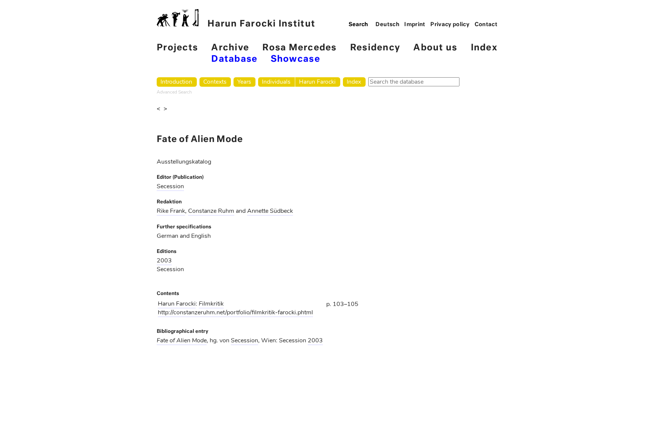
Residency (375, 48)
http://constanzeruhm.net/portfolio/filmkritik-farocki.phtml (235, 312)
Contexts (214, 82)
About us (435, 48)
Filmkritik (211, 304)
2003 (164, 260)
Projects (177, 48)
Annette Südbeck (270, 211)
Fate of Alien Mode (182, 340)
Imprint (414, 24)
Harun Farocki (317, 82)
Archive (230, 48)
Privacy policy (449, 24)
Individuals (276, 82)
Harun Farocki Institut (261, 24)
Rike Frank (171, 211)
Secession (170, 186)
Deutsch (387, 24)
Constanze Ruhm (211, 211)
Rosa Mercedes (299, 48)
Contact (486, 24)
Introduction (176, 82)
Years (244, 82)
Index (484, 48)
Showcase (295, 59)
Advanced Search (174, 92)
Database (234, 59)
